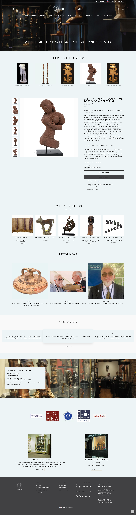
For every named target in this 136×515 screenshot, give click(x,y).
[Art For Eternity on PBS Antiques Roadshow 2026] (106, 281)
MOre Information (68, 46)
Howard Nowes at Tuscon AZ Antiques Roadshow (68, 303)
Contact (98, 15)
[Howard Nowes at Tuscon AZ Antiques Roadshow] (68, 281)
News (69, 15)
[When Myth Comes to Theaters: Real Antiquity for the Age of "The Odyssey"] (30, 281)
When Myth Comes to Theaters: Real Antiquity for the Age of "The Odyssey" (30, 304)
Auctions (38, 485)
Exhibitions (39, 492)
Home (26, 15)
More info (39, 469)
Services (78, 15)
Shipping (86, 167)
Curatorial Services (41, 490)
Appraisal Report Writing (43, 487)
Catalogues (107, 15)
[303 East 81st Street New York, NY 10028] (68, 378)
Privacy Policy (62, 485)
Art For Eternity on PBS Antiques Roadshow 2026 (105, 303)
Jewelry (43, 15)
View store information (93, 189)
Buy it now (103, 177)
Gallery (33, 15)
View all (68, 210)
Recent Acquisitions (56, 15)
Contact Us (96, 469)
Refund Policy (62, 487)
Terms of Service (63, 490)
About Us (88, 15)
